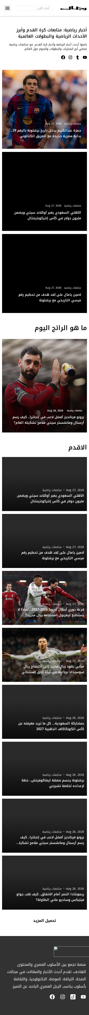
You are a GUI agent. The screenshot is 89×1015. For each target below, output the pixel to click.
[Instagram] (70, 57)
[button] (7, 8)
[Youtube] (85, 57)
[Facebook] (63, 57)
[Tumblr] (78, 57)
